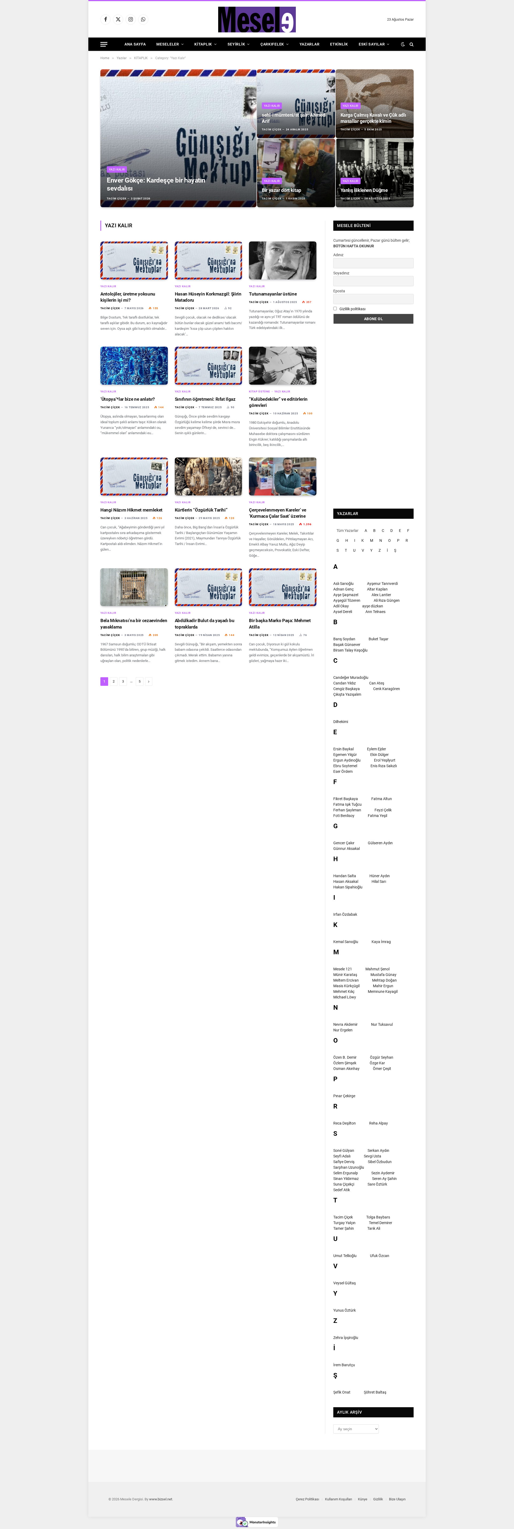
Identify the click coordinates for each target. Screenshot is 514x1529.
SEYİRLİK (236, 44)
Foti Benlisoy (343, 815)
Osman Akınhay (346, 1068)
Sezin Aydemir (383, 1173)
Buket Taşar (378, 639)
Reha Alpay (378, 1123)
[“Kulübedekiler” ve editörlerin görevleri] (282, 366)
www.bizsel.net (160, 1499)
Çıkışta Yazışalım (347, 694)
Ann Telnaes (375, 612)
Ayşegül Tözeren (346, 600)
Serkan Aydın (378, 1150)
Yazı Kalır (117, 169)
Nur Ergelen (343, 1030)
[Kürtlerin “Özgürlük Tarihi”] (208, 476)
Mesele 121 (342, 969)
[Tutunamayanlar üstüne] (282, 260)
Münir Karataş (345, 974)
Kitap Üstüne (259, 391)
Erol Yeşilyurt (384, 760)
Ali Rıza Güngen (387, 600)
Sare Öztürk (377, 1184)
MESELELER (167, 44)
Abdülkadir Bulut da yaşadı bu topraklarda (205, 623)
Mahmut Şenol (377, 969)
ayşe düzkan (372, 606)
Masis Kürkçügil (346, 986)
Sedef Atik (341, 1190)
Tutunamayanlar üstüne (273, 294)
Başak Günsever (346, 644)
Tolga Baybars (378, 1217)
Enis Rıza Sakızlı (384, 766)
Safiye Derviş (343, 1162)
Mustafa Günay (383, 974)
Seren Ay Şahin (384, 1178)
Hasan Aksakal (345, 881)
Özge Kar (377, 1063)
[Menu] (103, 44)
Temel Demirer (380, 1223)
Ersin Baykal (343, 749)
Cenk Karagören (386, 689)
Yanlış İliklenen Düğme (364, 190)
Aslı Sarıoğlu (343, 583)
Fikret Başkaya (345, 799)
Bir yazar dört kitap (281, 190)
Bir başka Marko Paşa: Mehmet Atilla (280, 623)
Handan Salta (344, 876)
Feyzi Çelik (383, 810)
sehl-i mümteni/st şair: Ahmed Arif (293, 118)
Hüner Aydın (379, 876)
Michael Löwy (344, 997)
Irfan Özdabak (345, 914)
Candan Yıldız (344, 683)
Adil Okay (341, 606)
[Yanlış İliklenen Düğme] (375, 173)
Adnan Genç (343, 589)
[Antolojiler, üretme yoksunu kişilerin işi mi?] (134, 260)
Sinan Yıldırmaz (346, 1178)
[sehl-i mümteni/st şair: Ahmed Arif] (296, 103)
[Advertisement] (373, 416)
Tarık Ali (373, 1228)
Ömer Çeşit (382, 1068)
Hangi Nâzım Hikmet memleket (131, 510)
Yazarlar (310, 44)
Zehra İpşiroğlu (345, 1337)
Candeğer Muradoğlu (350, 677)
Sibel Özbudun (380, 1162)
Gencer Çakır (343, 843)
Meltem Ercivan (346, 980)
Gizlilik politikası (352, 309)
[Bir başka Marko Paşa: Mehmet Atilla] (282, 587)
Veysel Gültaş (344, 1283)
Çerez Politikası (307, 1499)
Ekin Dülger (379, 754)
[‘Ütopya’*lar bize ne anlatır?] (134, 366)
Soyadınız (341, 273)
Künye (362, 1499)
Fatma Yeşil (377, 815)
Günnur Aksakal (346, 848)
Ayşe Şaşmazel (345, 595)
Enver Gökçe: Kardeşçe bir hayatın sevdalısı (156, 184)
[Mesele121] (257, 19)
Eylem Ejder (376, 749)
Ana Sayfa (135, 44)
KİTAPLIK (203, 44)
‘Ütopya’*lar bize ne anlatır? (127, 399)
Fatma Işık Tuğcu (347, 804)
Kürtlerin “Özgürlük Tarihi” (201, 510)
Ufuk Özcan (379, 1256)
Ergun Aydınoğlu (347, 760)
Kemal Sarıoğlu (345, 942)
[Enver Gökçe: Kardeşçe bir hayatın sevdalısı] (178, 138)
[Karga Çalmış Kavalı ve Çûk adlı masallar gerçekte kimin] (375, 103)
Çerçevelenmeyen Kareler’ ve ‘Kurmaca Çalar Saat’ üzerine (277, 513)
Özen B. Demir (345, 1057)
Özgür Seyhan (381, 1057)
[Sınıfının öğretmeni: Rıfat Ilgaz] (208, 366)
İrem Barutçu (344, 1365)
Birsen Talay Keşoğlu (350, 650)
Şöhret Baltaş (375, 1392)
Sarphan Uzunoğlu (348, 1167)
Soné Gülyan (343, 1150)
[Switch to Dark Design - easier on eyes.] (403, 44)
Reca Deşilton (344, 1123)
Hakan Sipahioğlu (347, 887)
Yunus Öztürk (344, 1310)
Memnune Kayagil (383, 991)
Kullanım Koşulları (338, 1499)
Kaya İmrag (381, 942)
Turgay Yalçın (344, 1223)
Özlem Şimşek (344, 1063)
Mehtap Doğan (384, 980)
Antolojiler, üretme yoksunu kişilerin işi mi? (127, 297)
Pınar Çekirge (344, 1096)
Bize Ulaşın (397, 1499)
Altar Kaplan (377, 589)
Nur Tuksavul (382, 1024)
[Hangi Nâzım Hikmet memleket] (134, 476)
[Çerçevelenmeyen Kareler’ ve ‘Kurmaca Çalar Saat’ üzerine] (282, 476)
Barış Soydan (344, 639)
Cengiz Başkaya (346, 689)
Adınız (338, 255)
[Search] (411, 44)
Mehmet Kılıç (343, 991)
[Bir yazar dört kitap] (296, 173)
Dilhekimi (340, 722)
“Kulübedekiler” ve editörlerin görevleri (278, 402)
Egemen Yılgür (345, 754)
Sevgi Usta (372, 1156)
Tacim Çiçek (116, 198)
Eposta (339, 291)
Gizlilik (378, 1499)
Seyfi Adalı (341, 1156)
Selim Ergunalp (345, 1173)
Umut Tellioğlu (345, 1256)
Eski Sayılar (372, 44)
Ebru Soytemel (345, 766)
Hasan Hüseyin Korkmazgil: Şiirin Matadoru (208, 297)
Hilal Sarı (379, 881)
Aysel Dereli (342, 612)
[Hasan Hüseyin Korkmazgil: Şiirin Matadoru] (208, 260)
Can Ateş (376, 683)
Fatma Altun (381, 799)
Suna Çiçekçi (343, 1184)
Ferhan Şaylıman (347, 810)
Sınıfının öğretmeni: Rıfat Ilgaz (205, 399)
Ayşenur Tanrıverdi (382, 583)
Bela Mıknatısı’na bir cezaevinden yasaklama (133, 623)
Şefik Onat (341, 1392)
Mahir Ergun (383, 986)
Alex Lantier (381, 595)
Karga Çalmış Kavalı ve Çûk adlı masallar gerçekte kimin (373, 118)
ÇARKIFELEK (272, 44)
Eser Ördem (343, 771)
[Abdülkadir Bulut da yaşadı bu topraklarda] (208, 587)
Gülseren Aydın (380, 843)
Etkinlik (339, 44)
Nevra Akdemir (345, 1024)
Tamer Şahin (343, 1228)
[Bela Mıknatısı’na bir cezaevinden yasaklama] (134, 587)
